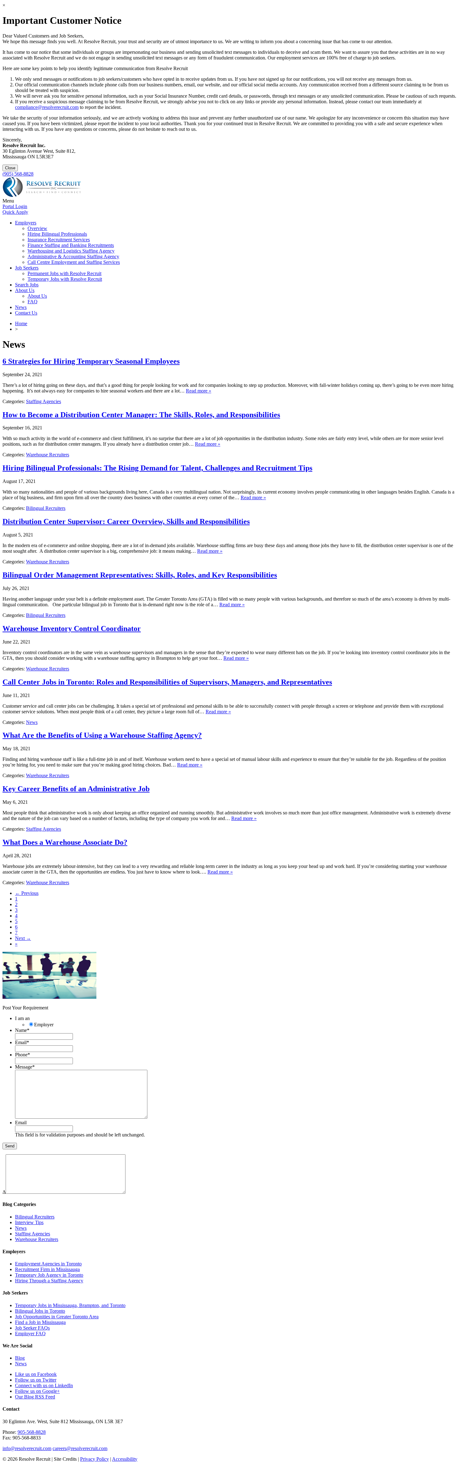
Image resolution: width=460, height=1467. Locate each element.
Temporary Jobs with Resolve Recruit (65, 279)
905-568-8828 (32, 1432)
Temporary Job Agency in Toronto (49, 1275)
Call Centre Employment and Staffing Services (74, 262)
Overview (37, 228)
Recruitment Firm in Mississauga (47, 1269)
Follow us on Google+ (37, 1391)
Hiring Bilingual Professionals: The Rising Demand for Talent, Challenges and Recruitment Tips (157, 468)
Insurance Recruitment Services (59, 239)
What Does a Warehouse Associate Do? (65, 842)
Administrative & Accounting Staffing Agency (73, 256)
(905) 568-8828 (18, 174)
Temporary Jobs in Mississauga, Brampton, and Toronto (70, 1305)
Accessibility (124, 1459)
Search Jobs (26, 284)
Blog (20, 1358)
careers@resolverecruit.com (80, 1448)
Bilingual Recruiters (45, 508)
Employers (25, 222)
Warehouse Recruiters (47, 454)
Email (22, 1042)
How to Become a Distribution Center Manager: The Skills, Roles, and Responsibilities (141, 415)
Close (10, 168)
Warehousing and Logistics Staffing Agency (71, 251)
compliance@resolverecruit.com (47, 107)
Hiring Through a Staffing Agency (49, 1280)
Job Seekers (26, 267)
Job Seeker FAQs (32, 1328)
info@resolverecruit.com (27, 1448)
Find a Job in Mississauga (40, 1322)
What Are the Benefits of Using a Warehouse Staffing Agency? (102, 735)
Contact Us (26, 312)
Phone (22, 1054)
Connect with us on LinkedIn (44, 1385)
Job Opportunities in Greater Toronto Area (57, 1316)
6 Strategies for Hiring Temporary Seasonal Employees (91, 361)
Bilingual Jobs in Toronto (40, 1311)
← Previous (26, 893)
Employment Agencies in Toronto (48, 1263)
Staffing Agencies (43, 401)
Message (25, 1066)
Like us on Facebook (36, 1374)
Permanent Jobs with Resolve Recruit (64, 273)
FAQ (33, 301)
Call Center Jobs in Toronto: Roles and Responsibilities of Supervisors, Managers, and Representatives (167, 682)
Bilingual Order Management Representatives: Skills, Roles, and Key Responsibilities (140, 575)
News (21, 307)
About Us (24, 290)
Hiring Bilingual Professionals (57, 234)
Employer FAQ (30, 1333)
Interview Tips (29, 1222)
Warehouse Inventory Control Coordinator (72, 628)
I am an (22, 1018)
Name (22, 1030)
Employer (44, 1024)
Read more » (198, 390)
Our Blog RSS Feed (35, 1396)
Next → (23, 938)
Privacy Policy (94, 1459)
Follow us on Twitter (35, 1379)
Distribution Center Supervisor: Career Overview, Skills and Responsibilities (126, 521)
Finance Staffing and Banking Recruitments (71, 245)
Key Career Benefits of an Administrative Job (76, 789)
